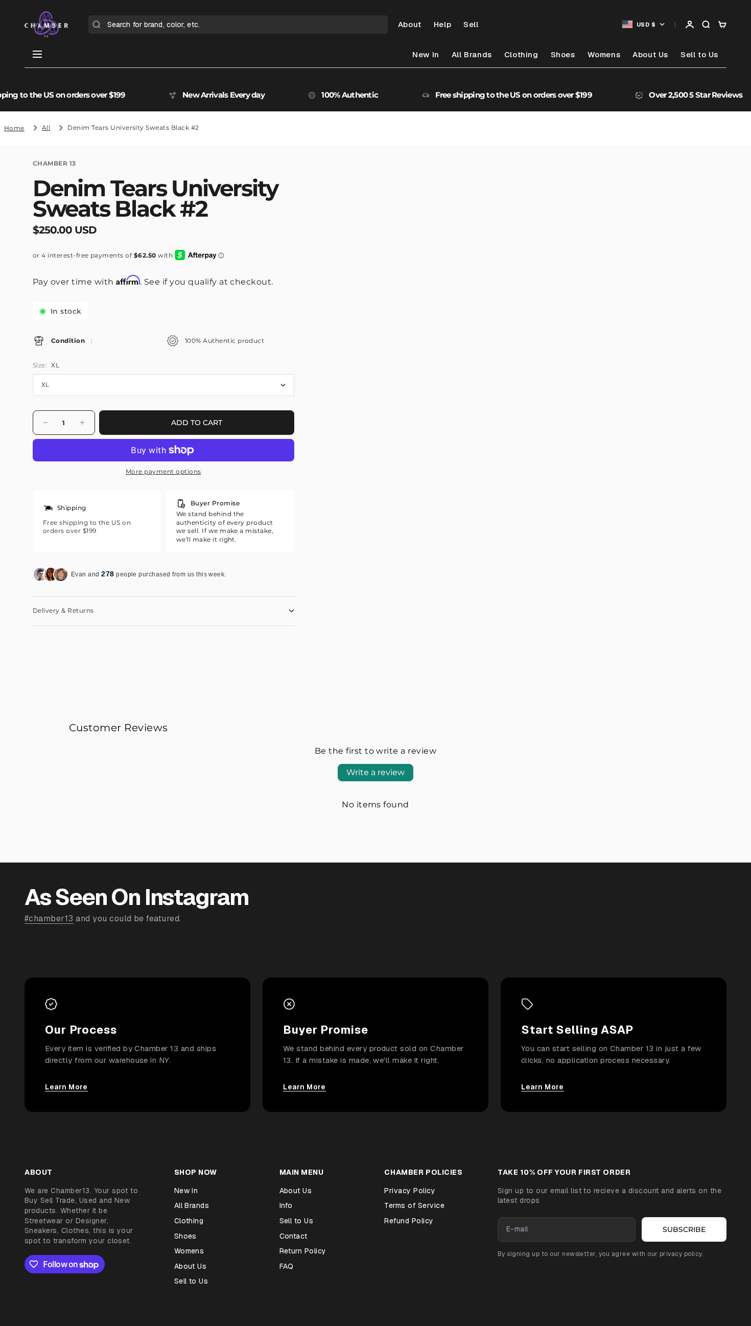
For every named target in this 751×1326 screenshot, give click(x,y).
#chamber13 (49, 918)
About (409, 24)
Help (442, 24)
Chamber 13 (54, 163)
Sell (470, 24)
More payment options (163, 471)
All (46, 127)
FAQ (286, 1266)
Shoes (563, 54)
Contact (293, 1236)
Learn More (66, 1086)
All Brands (472, 54)
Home (14, 128)
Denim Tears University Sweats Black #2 (133, 127)
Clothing (521, 54)
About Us (650, 54)
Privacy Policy (409, 1190)
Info (286, 1205)
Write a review (375, 772)
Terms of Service (414, 1205)
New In (425, 54)
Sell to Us (699, 54)
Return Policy (302, 1250)
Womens (604, 54)
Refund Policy (408, 1220)
